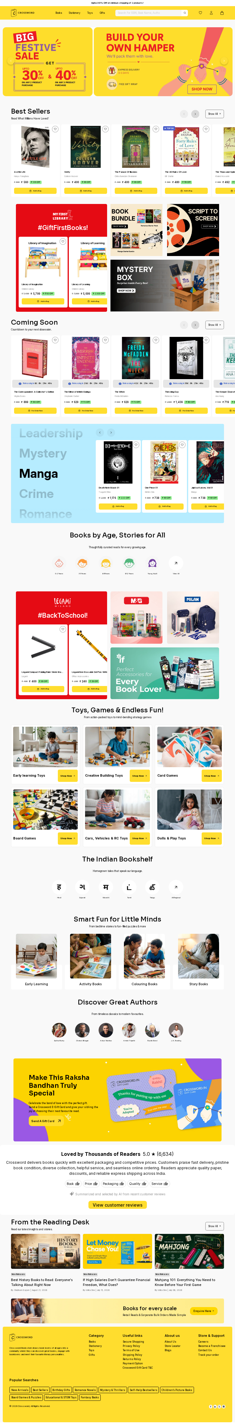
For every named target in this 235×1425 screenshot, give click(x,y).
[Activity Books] (90, 956)
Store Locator (173, 1346)
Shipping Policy (132, 1354)
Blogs (168, 1350)
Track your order (208, 1354)
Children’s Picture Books (177, 1390)
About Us (170, 1341)
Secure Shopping (133, 1341)
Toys (90, 12)
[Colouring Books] (144, 956)
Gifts (102, 12)
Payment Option (133, 1363)
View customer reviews (118, 1205)
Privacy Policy (131, 1346)
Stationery (74, 12)
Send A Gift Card (42, 1121)
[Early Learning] (36, 956)
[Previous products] (184, 114)
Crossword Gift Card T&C (138, 1367)
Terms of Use (131, 1350)
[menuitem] (58, 13)
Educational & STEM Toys (61, 1397)
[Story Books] (198, 956)
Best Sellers (40, 1390)
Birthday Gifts (61, 1390)
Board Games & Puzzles (26, 1397)
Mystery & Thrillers (112, 1390)
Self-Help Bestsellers (143, 1390)
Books (58, 12)
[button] (200, 12)
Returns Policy (132, 1359)
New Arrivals (19, 1390)
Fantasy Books (90, 1397)
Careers (203, 1341)
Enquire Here (202, 1311)
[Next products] (195, 114)
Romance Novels (85, 1390)
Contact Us (205, 1350)
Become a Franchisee (212, 1346)
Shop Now (66, 776)
